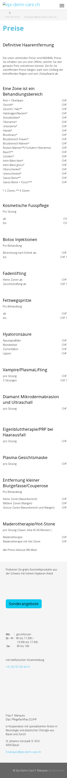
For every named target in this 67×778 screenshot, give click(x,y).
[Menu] (62, 5)
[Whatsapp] (16, 13)
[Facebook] (4, 13)
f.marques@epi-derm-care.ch (40, 17)
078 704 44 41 (12, 17)
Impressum (57, 770)
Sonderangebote (24, 603)
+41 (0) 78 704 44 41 (18, 667)
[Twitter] (10, 13)
